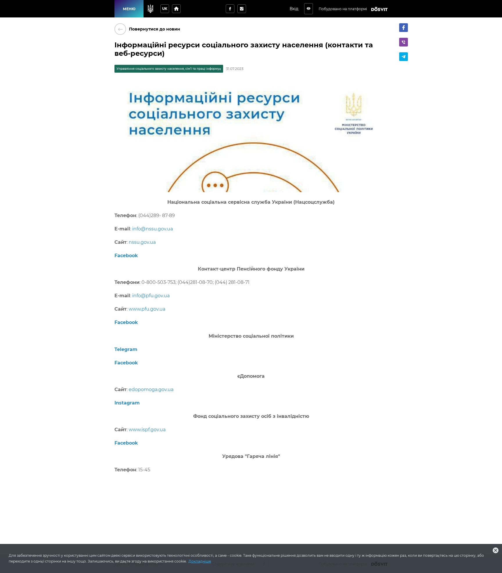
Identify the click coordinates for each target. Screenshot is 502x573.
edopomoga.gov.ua (151, 389)
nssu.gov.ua (142, 242)
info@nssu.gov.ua (152, 229)
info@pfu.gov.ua (151, 295)
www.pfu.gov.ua (147, 309)
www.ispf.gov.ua (147, 429)
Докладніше (200, 561)
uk (164, 8)
